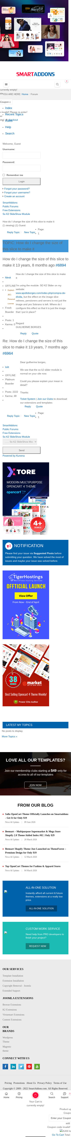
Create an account (14, 196)
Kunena (20, 455)
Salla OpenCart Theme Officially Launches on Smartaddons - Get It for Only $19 (36, 816)
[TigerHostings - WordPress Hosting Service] (26, 604)
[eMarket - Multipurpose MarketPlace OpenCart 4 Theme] (26, 675)
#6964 (8, 353)
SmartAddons (10, 202)
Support (64, 1097)
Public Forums (10, 206)
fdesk (8, 277)
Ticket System (27, 398)
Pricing (19, 1097)
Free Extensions (11, 210)
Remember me (15, 175)
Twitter (21, 1066)
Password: (9, 162)
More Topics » (9, 736)
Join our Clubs (45, 398)
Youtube (37, 1066)
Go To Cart (29, 1094)
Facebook (6, 1066)
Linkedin (14, 1066)
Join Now (35, 785)
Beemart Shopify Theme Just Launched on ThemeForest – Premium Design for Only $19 (35, 851)
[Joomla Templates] (35, 74)
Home (6, 1097)
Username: (9, 149)
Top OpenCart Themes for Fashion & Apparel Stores (32, 866)
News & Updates (12, 822)
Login (50, 15)
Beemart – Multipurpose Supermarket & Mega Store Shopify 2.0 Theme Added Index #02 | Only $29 (32, 833)
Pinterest (29, 1066)
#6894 (61, 265)
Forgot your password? (17, 188)
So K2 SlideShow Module (16, 214)
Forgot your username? (17, 192)
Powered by (9, 455)
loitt (7, 367)
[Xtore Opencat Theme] (26, 498)
